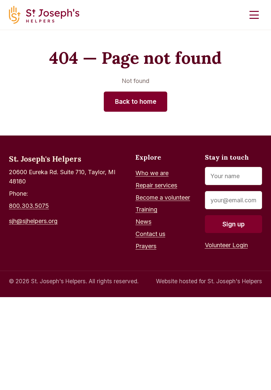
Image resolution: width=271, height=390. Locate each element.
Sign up (233, 224)
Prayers (146, 246)
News (143, 221)
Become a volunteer (163, 197)
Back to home (135, 101)
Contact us (150, 233)
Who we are (152, 173)
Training (146, 209)
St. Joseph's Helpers (45, 159)
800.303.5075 (29, 205)
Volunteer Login (226, 245)
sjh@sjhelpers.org (33, 220)
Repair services (156, 185)
